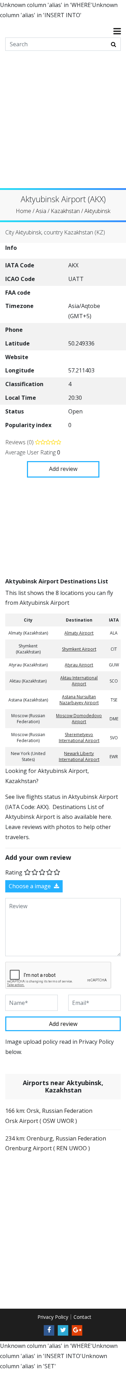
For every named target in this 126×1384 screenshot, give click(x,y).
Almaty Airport (78, 633)
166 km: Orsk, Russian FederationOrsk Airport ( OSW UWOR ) (48, 1116)
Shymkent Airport (79, 649)
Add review (63, 469)
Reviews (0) (20, 442)
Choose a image (30, 886)
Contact (82, 1316)
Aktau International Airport (79, 681)
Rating (13, 872)
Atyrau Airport (79, 665)
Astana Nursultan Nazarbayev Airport (79, 700)
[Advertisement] (63, 125)
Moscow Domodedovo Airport (79, 719)
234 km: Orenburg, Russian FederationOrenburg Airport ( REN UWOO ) (55, 1143)
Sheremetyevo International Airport (79, 738)
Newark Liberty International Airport (79, 756)
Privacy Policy (52, 1316)
